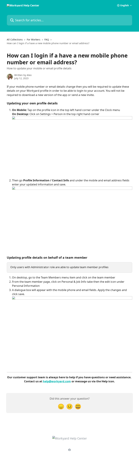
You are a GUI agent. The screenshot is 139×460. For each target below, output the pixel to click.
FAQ (46, 39)
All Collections (15, 39)
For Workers (33, 39)
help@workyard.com (57, 381)
